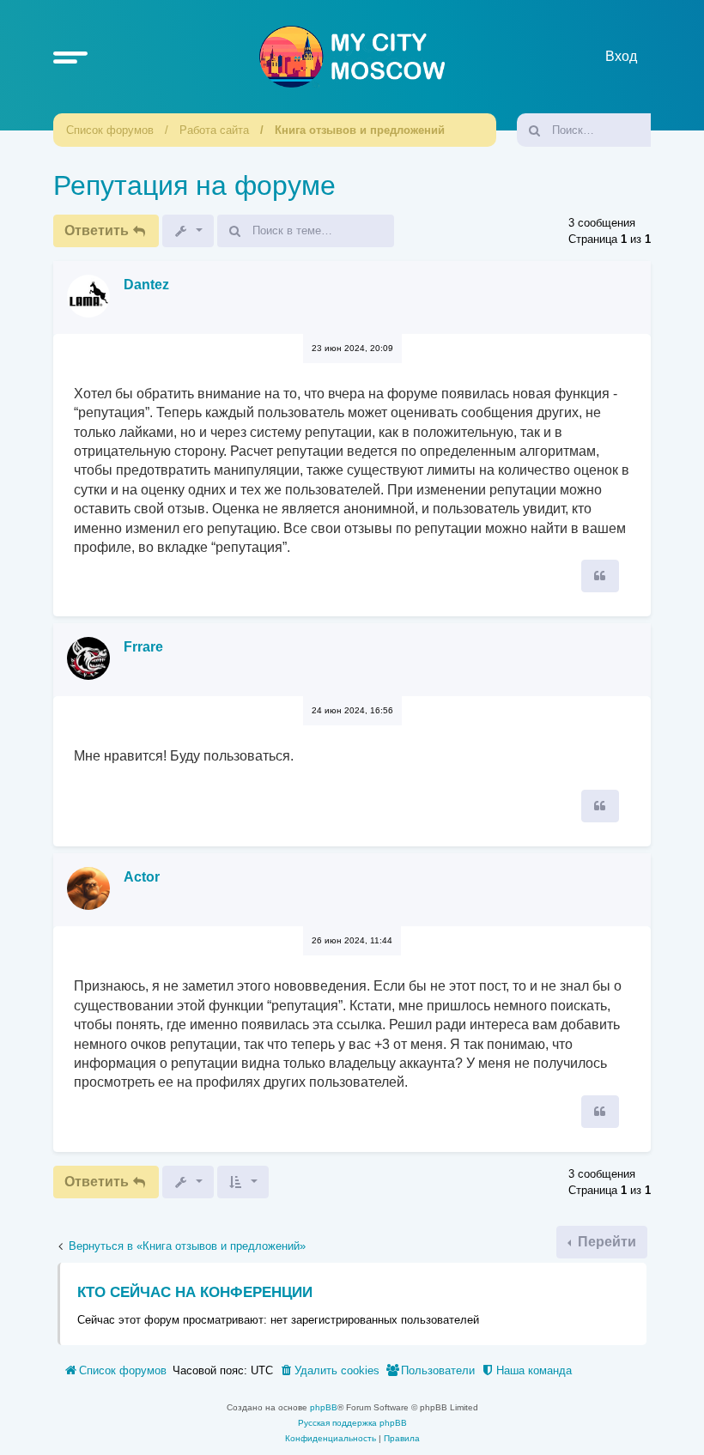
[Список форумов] (352, 57)
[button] (70, 56)
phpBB (323, 1407)
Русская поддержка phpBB (352, 1423)
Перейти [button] (605, 1241)
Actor (142, 877)
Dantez (146, 284)
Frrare (143, 647)
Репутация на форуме (194, 185)
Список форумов (110, 130)
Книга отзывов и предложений (360, 130)
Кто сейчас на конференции (195, 1292)
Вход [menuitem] (621, 56)
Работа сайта (214, 130)
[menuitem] (329, 1371)
